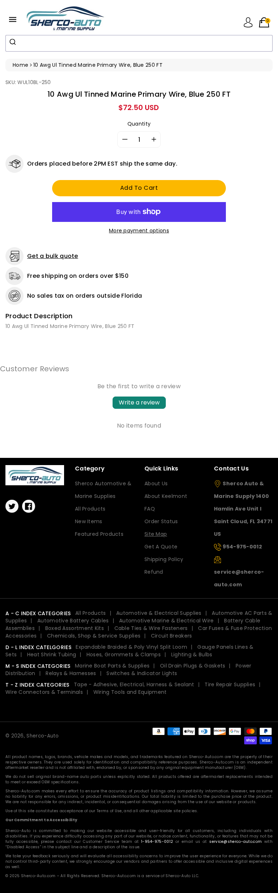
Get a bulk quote (52, 256)
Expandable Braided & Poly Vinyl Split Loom (131, 647)
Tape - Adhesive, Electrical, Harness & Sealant (134, 684)
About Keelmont (165, 496)
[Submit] (13, 42)
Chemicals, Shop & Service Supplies (93, 635)
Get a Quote (160, 546)
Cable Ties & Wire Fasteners (151, 628)
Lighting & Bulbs (191, 654)
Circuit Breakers (171, 635)
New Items (88, 521)
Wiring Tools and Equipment (130, 692)
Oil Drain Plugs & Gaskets (193, 665)
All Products (90, 508)
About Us (156, 483)
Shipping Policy (164, 559)
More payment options (139, 230)
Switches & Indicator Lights (141, 673)
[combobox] (139, 43)
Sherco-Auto (42, 735)
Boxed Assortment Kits (74, 628)
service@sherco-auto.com (235, 841)
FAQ (149, 508)
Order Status (161, 521)
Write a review (139, 402)
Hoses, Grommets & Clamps (124, 654)
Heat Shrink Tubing (51, 654)
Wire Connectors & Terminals (44, 692)
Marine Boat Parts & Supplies (112, 665)
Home (20, 65)
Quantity (139, 123)
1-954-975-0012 (157, 841)
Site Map (155, 534)
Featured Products (99, 534)
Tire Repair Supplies (230, 684)
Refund (153, 571)
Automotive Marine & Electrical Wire (166, 620)
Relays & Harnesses (71, 673)
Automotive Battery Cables (73, 620)
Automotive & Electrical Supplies (159, 613)
